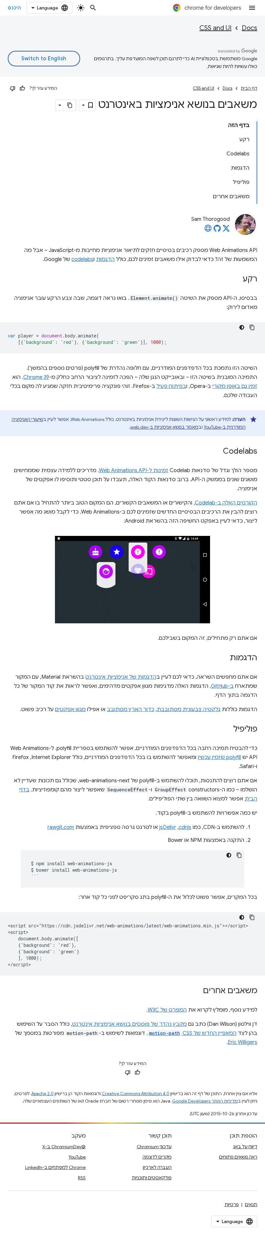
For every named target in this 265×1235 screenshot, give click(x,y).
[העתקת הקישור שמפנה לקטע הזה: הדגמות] (223, 658)
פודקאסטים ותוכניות (152, 1178)
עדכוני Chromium (154, 1147)
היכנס (14, 8)
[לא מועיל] (12, 88)
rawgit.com (61, 827)
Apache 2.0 (42, 1093)
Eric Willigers (242, 1042)
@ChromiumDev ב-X (64, 1147)
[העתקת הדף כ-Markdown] (70, 105)
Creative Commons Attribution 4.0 (135, 1093)
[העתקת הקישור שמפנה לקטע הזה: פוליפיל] (226, 729)
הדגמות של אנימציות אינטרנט (120, 677)
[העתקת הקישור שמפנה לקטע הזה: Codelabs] (216, 452)
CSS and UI (215, 28)
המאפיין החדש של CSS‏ (193, 1033)
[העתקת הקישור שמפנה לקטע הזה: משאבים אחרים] (196, 991)
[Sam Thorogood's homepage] (208, 230)
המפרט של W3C (167, 1010)
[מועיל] (22, 88)
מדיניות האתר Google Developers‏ (205, 1101)
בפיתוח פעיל (171, 386)
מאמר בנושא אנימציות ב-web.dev (164, 427)
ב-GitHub (222, 686)
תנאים (251, 1204)
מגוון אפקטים (70, 709)
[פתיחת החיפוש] (93, 8)
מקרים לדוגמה (157, 1157)
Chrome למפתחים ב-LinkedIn (55, 1167)
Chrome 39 (36, 377)
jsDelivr (167, 827)
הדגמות (105, 259)
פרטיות (232, 1204)
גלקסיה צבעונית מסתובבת (188, 709)
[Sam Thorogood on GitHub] (217, 230)
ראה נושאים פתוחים (238, 1157)
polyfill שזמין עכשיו (219, 757)
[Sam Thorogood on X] (226, 230)
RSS (82, 1178)
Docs (249, 28)
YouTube (77, 1157)
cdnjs (185, 827)
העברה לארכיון (157, 1167)
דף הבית (249, 88)
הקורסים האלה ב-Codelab (226, 503)
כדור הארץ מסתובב (130, 709)
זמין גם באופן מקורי (234, 386)
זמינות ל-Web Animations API (133, 470)
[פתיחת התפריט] (252, 8)
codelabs (82, 259)
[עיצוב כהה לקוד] (242, 327)
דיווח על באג (245, 1147)
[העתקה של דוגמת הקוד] (252, 327)
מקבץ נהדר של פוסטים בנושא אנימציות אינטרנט (129, 1024)
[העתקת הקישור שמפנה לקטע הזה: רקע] (236, 279)
